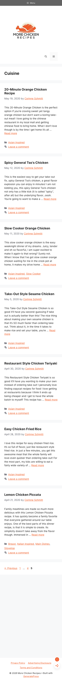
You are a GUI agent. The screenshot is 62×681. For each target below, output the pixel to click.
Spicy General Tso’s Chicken (26, 162)
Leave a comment (18, 146)
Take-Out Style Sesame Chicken (29, 294)
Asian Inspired (16, 142)
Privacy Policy (18, 663)
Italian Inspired (25, 543)
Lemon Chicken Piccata (22, 495)
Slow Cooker (33, 273)
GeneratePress (31, 676)
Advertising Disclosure (39, 663)
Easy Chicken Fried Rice (22, 429)
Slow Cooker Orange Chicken (27, 228)
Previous (10, 568)
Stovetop (9, 548)
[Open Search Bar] (46, 56)
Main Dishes (42, 543)
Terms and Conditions (31, 667)
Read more (10, 133)
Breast (12, 543)
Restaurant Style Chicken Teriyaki (30, 363)
